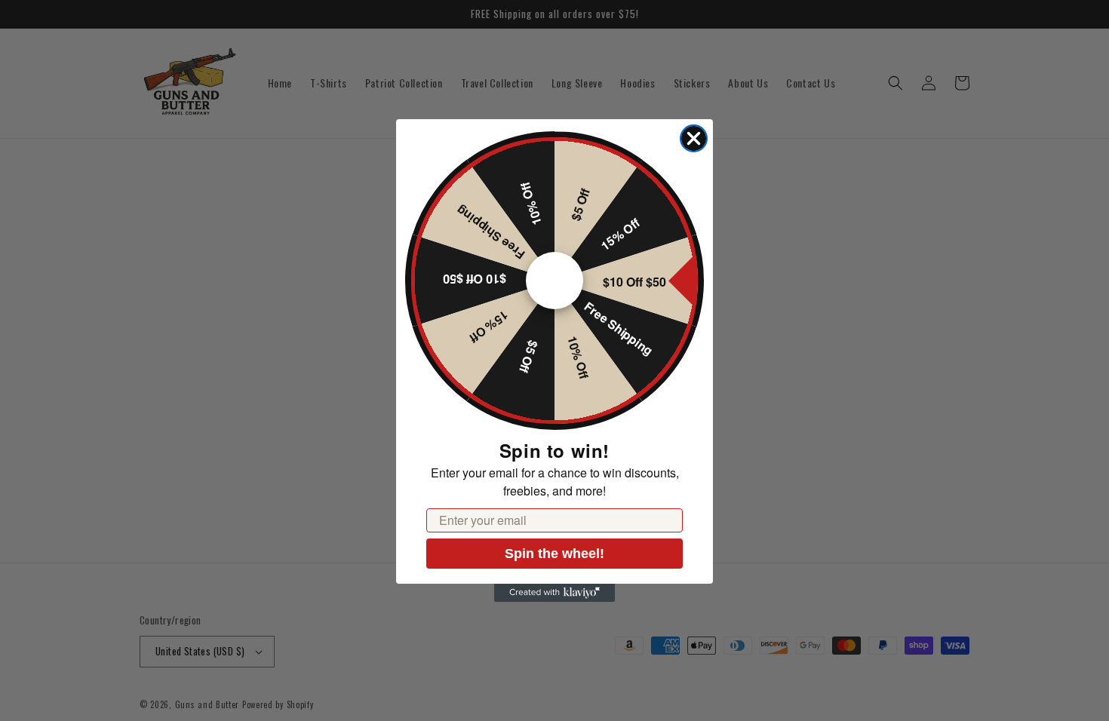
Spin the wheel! (554, 553)
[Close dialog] (693, 138)
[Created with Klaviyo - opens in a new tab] (554, 593)
